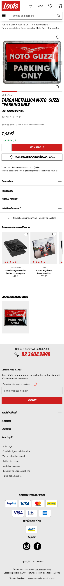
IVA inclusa (29, 167)
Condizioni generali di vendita (16, 451)
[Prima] (59, 63)
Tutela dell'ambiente (11, 476)
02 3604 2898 (35, 355)
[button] (59, 15)
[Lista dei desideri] (50, 6)
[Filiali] (31, 6)
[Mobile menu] (4, 15)
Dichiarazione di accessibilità (16, 471)
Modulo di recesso (11, 466)
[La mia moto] (40, 6)
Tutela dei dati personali (13, 456)
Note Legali (7, 446)
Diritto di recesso (10, 461)
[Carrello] (60, 6)
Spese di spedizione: (10, 171)
